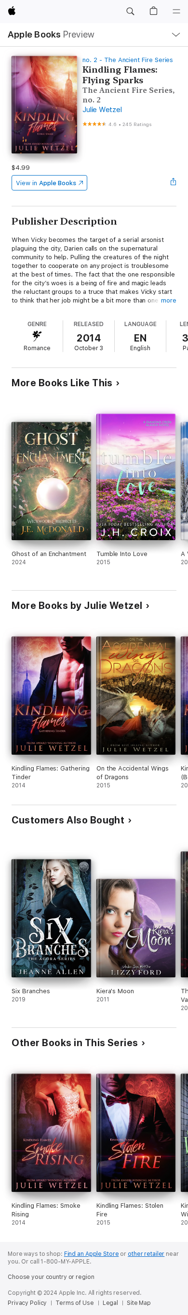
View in (46, 183)
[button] (130, 11)
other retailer (146, 1254)
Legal (110, 1303)
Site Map (139, 1303)
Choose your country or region (51, 1277)
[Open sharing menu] (173, 183)
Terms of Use (74, 1303)
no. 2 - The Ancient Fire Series (127, 59)
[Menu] (176, 11)
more (168, 300)
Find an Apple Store (91, 1254)
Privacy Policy (27, 1303)
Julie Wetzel (101, 109)
